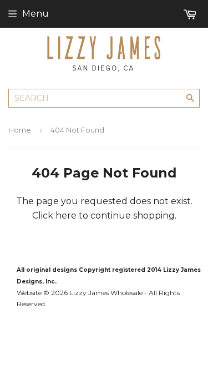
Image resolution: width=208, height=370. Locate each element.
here (66, 215)
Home (19, 129)
